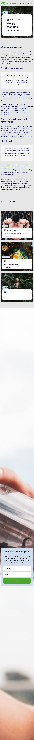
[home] (15, 3)
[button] (31, 3)
